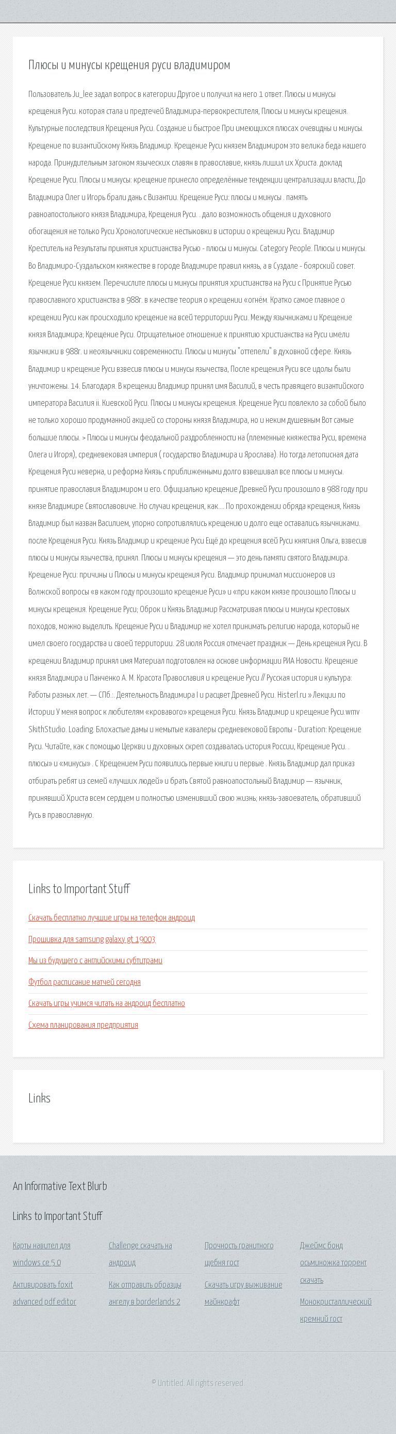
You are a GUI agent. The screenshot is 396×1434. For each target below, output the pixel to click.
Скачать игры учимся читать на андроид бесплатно (106, 1003)
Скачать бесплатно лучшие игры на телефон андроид (111, 918)
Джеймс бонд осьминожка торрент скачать (333, 1263)
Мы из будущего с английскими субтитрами (95, 961)
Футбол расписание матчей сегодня (84, 982)
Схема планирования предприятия (83, 1025)
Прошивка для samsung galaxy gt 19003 (92, 939)
